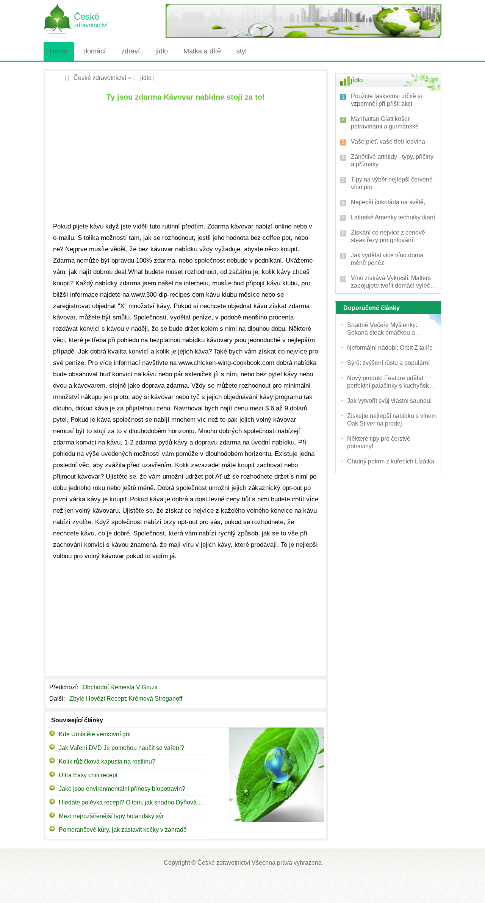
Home (59, 51)
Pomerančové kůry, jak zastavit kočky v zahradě (123, 829)
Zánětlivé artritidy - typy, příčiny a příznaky (392, 160)
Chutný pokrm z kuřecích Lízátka (390, 461)
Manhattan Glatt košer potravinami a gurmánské (385, 123)
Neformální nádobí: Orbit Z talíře (390, 347)
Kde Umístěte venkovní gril (95, 734)
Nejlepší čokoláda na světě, (388, 202)
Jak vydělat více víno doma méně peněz (387, 259)
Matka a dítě (202, 51)
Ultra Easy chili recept (88, 775)
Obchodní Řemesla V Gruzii (121, 687)
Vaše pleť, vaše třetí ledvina (388, 141)
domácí (94, 51)
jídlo (161, 51)
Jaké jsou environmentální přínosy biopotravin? (122, 789)
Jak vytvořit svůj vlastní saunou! (389, 401)
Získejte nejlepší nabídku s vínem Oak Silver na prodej (391, 420)
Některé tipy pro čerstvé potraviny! (378, 442)
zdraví (130, 51)
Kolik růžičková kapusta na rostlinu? (107, 761)
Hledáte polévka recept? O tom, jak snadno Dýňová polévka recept (148, 802)
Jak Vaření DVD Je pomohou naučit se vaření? (121, 748)
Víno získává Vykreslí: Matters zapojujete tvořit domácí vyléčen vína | (394, 282)
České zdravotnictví (100, 78)
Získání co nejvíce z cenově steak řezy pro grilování (388, 236)
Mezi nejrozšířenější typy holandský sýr (111, 816)
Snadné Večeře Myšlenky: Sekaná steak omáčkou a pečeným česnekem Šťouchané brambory (389, 329)
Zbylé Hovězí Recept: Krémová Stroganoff (126, 698)
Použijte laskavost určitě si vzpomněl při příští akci (386, 100)
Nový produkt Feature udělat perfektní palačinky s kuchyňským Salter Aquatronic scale (392, 382)
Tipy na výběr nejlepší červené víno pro (392, 183)
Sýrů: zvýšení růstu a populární (388, 363)
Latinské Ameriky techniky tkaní (393, 217)
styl (241, 51)
